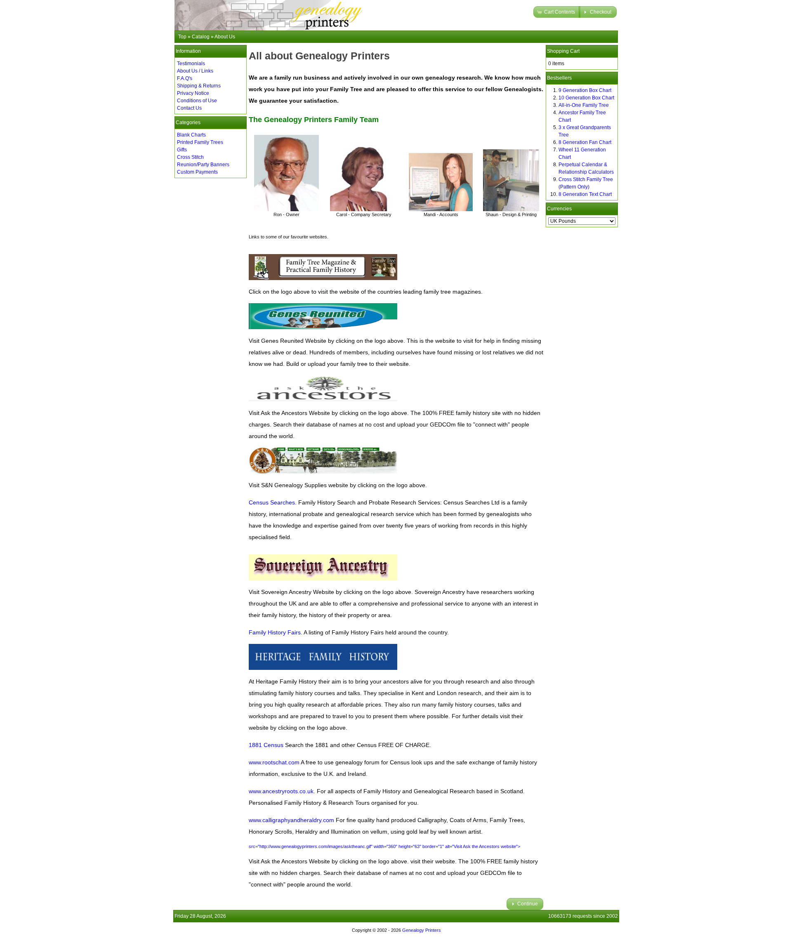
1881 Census (266, 745)
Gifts (182, 150)
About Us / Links (195, 71)
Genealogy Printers (421, 930)
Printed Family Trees (200, 142)
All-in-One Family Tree (584, 105)
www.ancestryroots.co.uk (281, 791)
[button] (556, 12)
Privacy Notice (193, 93)
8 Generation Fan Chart (585, 142)
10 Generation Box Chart (586, 98)
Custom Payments (197, 172)
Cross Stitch (190, 157)
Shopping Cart (563, 51)
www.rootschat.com (274, 762)
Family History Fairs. (275, 632)
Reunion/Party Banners (203, 164)
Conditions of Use (197, 101)
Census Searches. (273, 502)
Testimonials (191, 63)
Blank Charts (191, 135)
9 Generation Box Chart (585, 90)
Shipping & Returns (199, 86)
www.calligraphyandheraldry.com (291, 820)
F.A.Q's (184, 78)
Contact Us (189, 108)
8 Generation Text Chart (585, 194)
